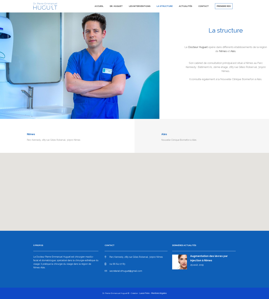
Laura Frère (144, 293)
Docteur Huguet (198, 47)
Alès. (233, 51)
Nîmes (223, 51)
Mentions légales (159, 293)
